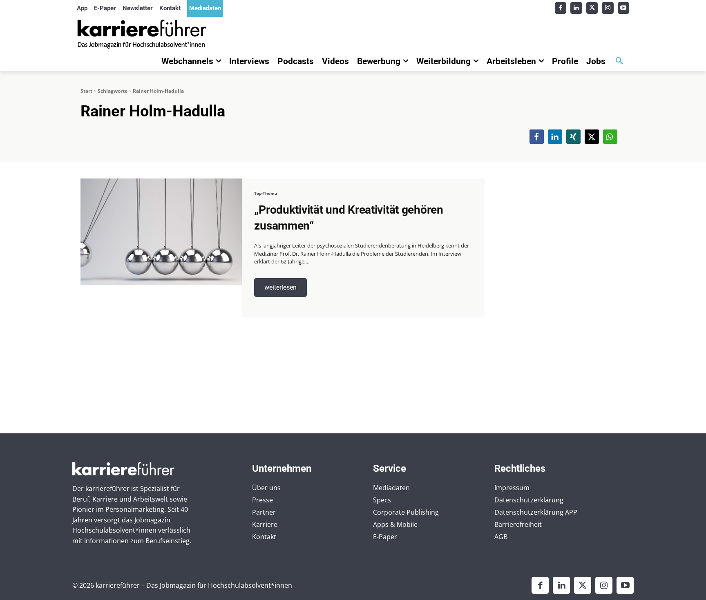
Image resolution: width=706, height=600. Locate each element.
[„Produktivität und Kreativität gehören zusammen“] (161, 231)
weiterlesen (280, 287)
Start (86, 90)
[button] (619, 61)
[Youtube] (624, 8)
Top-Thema (265, 193)
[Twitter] (592, 8)
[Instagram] (608, 8)
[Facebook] (561, 8)
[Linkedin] (576, 8)
